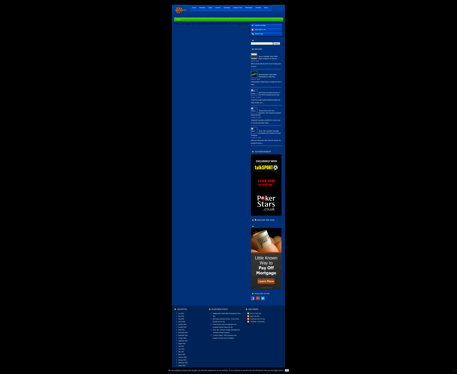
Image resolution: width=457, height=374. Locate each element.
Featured (202, 7)
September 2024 (183, 341)
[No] (454, 370)
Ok (287, 370)
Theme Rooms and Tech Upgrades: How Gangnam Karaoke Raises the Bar (266, 113)
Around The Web (265, 220)
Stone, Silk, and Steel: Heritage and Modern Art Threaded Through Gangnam (266, 133)
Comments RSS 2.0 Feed (257, 319)
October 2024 (182, 338)
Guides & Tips (237, 7)
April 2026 (181, 319)
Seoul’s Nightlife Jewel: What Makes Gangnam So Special (268, 57)
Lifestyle (258, 7)
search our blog (260, 25)
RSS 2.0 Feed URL (255, 313)
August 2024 (182, 343)
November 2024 (183, 335)
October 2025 (182, 327)
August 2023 (182, 365)
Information (248, 7)
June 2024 (181, 349)
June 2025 (181, 330)
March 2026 (181, 321)
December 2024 (183, 332)
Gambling (227, 7)
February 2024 (182, 357)
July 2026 (181, 313)
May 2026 (181, 316)
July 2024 (181, 346)
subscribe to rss (260, 29)
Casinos (218, 7)
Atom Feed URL (254, 316)
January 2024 (182, 360)
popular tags (259, 34)
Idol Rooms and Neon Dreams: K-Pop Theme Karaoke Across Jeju (269, 94)
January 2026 (182, 324)
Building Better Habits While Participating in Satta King (267, 76)
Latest (210, 7)
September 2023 (183, 362)
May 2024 (181, 351)
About (266, 7)
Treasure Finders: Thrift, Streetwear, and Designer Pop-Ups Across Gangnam (224, 337)
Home (194, 7)
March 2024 (181, 354)
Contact (178, 19)
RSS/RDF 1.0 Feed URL (257, 321)
